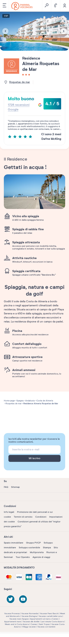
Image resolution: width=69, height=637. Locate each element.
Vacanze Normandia (29, 613)
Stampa (47, 547)
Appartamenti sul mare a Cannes (44, 619)
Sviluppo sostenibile (29, 547)
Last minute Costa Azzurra (52, 621)
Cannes (34, 624)
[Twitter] (10, 599)
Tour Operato (23, 557)
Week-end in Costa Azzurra (17, 624)
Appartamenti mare (12, 621)
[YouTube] (23, 599)
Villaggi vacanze (29, 626)
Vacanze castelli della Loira (50, 616)
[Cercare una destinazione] (46, 6)
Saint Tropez (44, 624)
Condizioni (40, 516)
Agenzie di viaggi (41, 557)
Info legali (9, 512)
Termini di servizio (23, 516)
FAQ (6, 487)
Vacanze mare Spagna (18, 619)
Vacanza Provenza (12, 613)
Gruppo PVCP (33, 542)
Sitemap (15, 487)
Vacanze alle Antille (31, 621)
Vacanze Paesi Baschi (49, 613)
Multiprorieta (37, 552)
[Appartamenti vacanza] (22, 6)
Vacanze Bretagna (29, 616)
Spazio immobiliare (13, 542)
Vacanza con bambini (46, 626)
